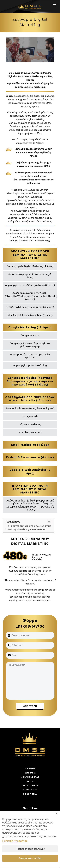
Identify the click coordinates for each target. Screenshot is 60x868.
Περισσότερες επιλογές (30, 848)
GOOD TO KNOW (30, 785)
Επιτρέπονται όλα (30, 858)
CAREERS (30, 781)
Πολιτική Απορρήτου (14, 840)
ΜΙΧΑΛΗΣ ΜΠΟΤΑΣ (30, 777)
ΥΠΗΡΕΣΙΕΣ (30, 769)
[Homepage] (30, 7)
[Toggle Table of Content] (48, 522)
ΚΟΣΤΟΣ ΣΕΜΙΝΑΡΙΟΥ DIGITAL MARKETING (31, 526)
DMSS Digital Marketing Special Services (26, 529)
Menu (54, 5)
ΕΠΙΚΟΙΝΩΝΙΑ (30, 794)
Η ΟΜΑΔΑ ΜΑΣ (30, 790)
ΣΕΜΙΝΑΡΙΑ (30, 773)
